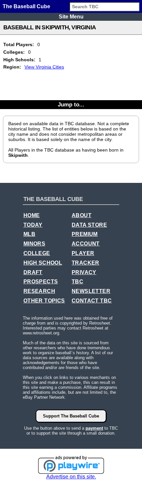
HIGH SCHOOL (42, 263)
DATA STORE (89, 225)
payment (94, 428)
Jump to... (71, 104)
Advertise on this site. (71, 476)
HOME (31, 215)
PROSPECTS (40, 281)
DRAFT (33, 272)
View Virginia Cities (44, 67)
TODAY (33, 225)
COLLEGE (36, 253)
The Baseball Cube (26, 6)
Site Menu (71, 16)
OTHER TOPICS (44, 300)
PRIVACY (84, 272)
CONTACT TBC (92, 300)
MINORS (34, 243)
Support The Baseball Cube (71, 416)
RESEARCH (39, 291)
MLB (29, 234)
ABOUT (81, 215)
